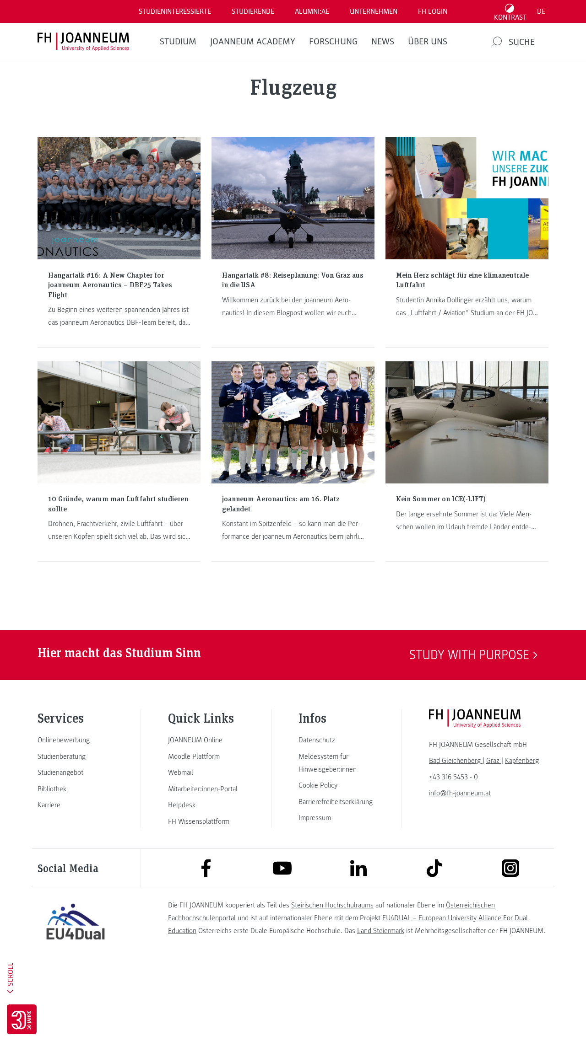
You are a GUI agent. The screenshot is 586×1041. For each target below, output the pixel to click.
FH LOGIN (432, 11)
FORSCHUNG (333, 41)
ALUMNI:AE (312, 11)
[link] (76, 740)
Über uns (427, 41)
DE (541, 11)
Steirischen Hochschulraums (332, 905)
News (382, 41)
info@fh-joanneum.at (460, 793)
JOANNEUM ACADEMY (252, 41)
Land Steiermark (380, 930)
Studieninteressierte (175, 11)
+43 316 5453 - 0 (453, 777)
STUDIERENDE (253, 11)
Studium (178, 41)
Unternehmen (373, 11)
